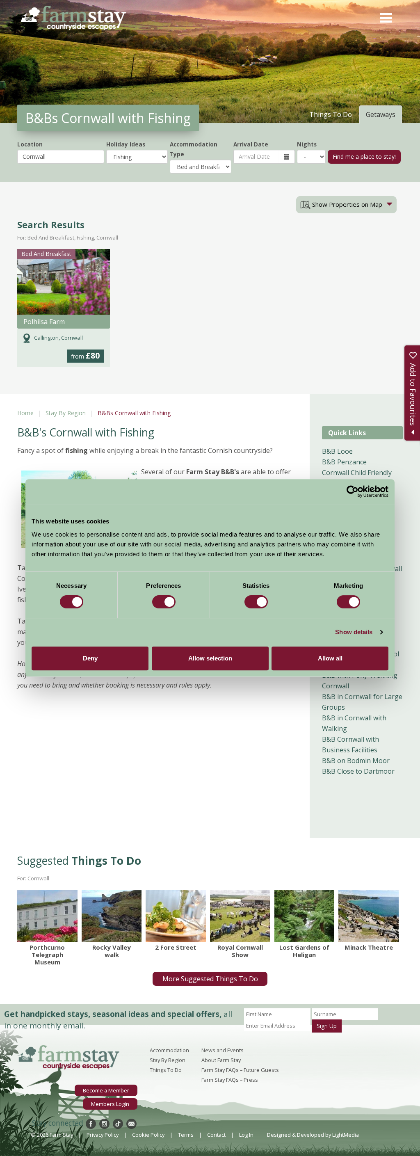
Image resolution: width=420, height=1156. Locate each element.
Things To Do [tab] (330, 114)
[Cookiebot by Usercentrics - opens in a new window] (352, 491)
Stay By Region (66, 413)
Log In (246, 1134)
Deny (90, 658)
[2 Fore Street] (176, 916)
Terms (186, 1134)
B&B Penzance (344, 461)
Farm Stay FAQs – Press (229, 1079)
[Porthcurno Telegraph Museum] (47, 916)
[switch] (164, 601)
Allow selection (210, 658)
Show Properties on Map (346, 204)
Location (30, 144)
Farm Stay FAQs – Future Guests (240, 1070)
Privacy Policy (103, 1134)
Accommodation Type (193, 149)
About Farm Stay (221, 1060)
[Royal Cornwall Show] (240, 916)
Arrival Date (250, 144)
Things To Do (166, 1070)
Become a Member (106, 1090)
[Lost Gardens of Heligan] (304, 916)
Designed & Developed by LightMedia (313, 1134)
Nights (307, 144)
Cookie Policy (148, 1134)
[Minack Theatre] (368, 916)
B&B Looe (337, 451)
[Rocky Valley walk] (112, 916)
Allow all (330, 658)
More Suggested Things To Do (210, 978)
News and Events (222, 1050)
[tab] (346, 204)
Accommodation (169, 1050)
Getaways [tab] (380, 114)
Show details (353, 631)
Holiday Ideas (125, 144)
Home (25, 413)
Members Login (110, 1104)
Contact (216, 1134)
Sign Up (327, 1026)
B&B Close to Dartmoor (358, 771)
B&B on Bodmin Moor (356, 760)
